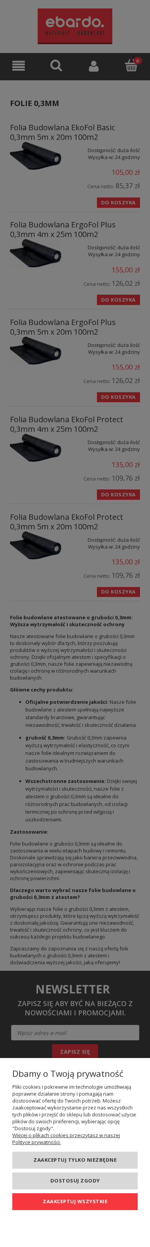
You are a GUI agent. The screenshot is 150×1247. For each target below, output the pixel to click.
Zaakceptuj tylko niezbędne (75, 1159)
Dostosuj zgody (75, 1180)
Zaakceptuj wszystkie (75, 1201)
